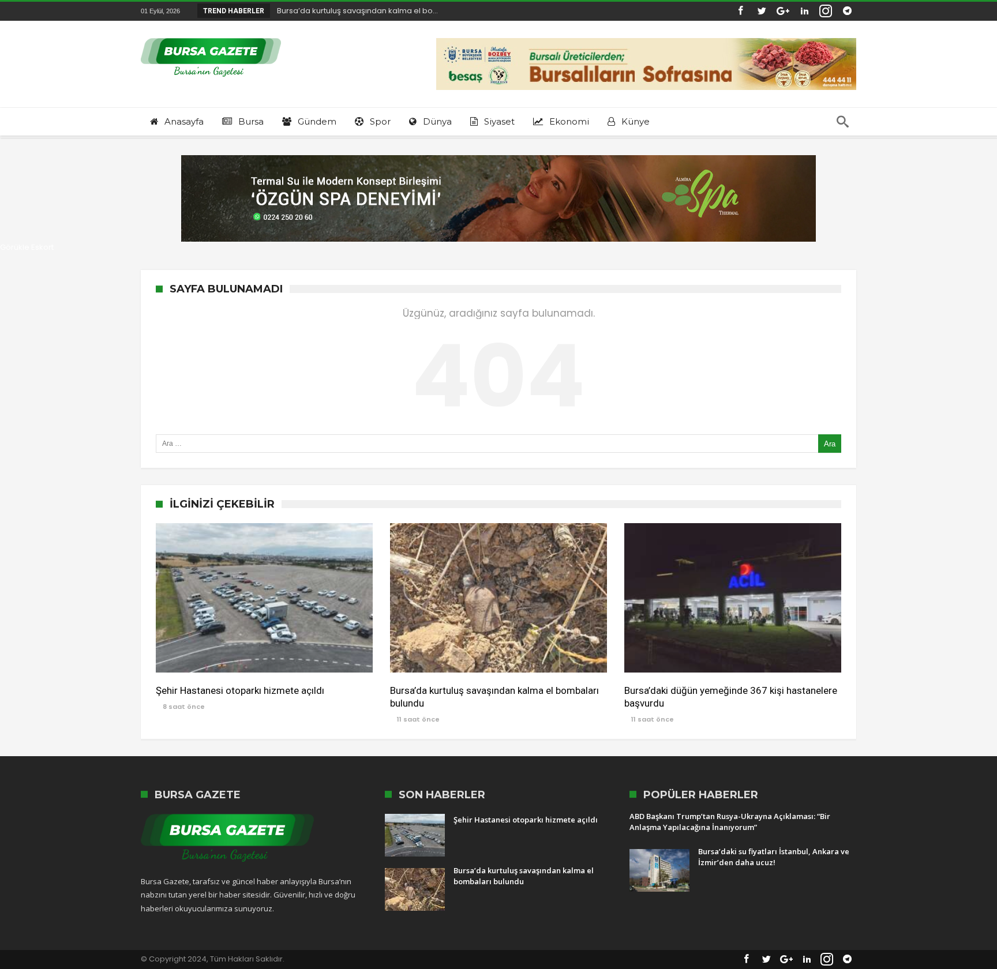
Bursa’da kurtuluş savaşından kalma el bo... (355, 10)
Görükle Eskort (27, 247)
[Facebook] (740, 11)
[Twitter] (761, 11)
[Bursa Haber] (211, 37)
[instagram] (825, 11)
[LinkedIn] (804, 11)
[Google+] (783, 11)
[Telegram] (847, 11)
